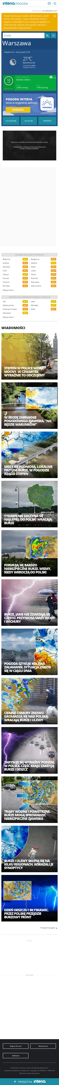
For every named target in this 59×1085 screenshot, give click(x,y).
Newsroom (43, 1046)
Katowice (6, 267)
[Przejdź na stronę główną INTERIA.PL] (9, 3)
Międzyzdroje (8, 305)
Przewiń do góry (47, 928)
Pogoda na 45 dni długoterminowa (29, 121)
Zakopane (7, 313)
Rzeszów (34, 278)
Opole (33, 274)
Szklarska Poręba (10, 309)
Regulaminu (44, 1068)
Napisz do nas (15, 1046)
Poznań (6, 278)
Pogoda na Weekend (47, 121)
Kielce (33, 267)
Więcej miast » (8, 290)
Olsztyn (6, 274)
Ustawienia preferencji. (12, 1070)
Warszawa (35, 282)
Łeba (33, 302)
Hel (4, 302)
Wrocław (6, 286)
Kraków (6, 263)
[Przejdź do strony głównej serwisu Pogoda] (22, 4)
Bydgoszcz (35, 259)
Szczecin (6, 282)
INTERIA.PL (43, 1070)
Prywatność (25, 1070)
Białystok (6, 259)
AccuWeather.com (49, 11)
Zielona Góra (36, 286)
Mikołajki (34, 305)
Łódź (5, 271)
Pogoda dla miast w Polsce (29, 254)
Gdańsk (34, 263)
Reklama (15, 1056)
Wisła (33, 309)
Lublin (33, 271)
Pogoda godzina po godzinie (11, 121)
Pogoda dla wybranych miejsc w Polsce (29, 297)
